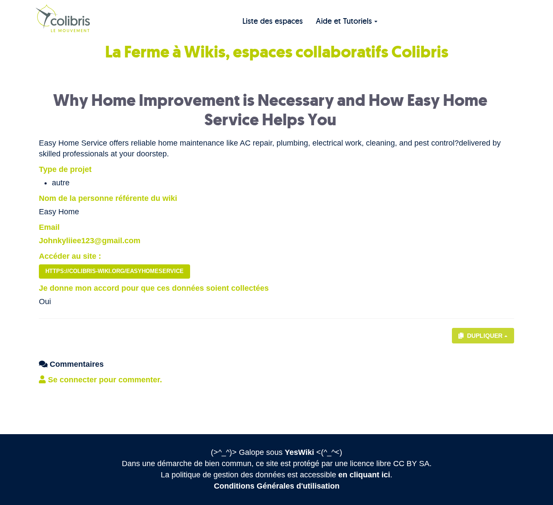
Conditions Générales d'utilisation (277, 486)
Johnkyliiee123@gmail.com (89, 240)
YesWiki (299, 452)
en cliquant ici (364, 474)
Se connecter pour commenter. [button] (104, 379)
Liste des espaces (272, 21)
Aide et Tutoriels (344, 21)
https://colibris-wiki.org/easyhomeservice (114, 271)
